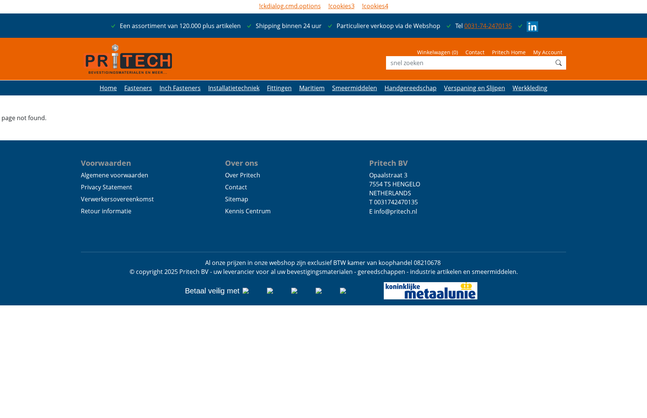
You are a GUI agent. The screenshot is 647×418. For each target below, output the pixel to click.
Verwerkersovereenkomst (117, 199)
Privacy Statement (106, 187)
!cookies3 (341, 6)
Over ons (241, 163)
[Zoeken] (558, 63)
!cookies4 (375, 6)
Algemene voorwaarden (114, 175)
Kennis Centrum (248, 211)
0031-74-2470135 (488, 26)
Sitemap (236, 199)
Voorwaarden (106, 163)
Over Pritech (242, 175)
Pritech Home (509, 52)
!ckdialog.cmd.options (290, 6)
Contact (475, 52)
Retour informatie (106, 211)
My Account (547, 52)
